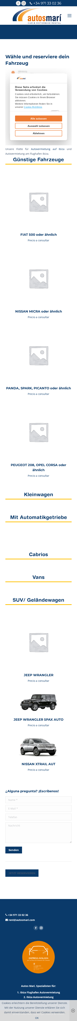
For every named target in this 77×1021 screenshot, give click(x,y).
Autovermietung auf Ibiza (47, 149)
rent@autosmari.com (22, 920)
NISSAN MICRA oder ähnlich (38, 311)
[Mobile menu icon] (69, 15)
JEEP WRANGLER (38, 675)
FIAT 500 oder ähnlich (38, 235)
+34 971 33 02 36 (47, 3)
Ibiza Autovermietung (40, 997)
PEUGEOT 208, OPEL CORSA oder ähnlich (38, 467)
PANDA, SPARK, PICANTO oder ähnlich (38, 388)
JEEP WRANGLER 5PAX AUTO (38, 720)
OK (37, 1018)
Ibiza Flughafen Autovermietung (40, 992)
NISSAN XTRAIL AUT (38, 764)
